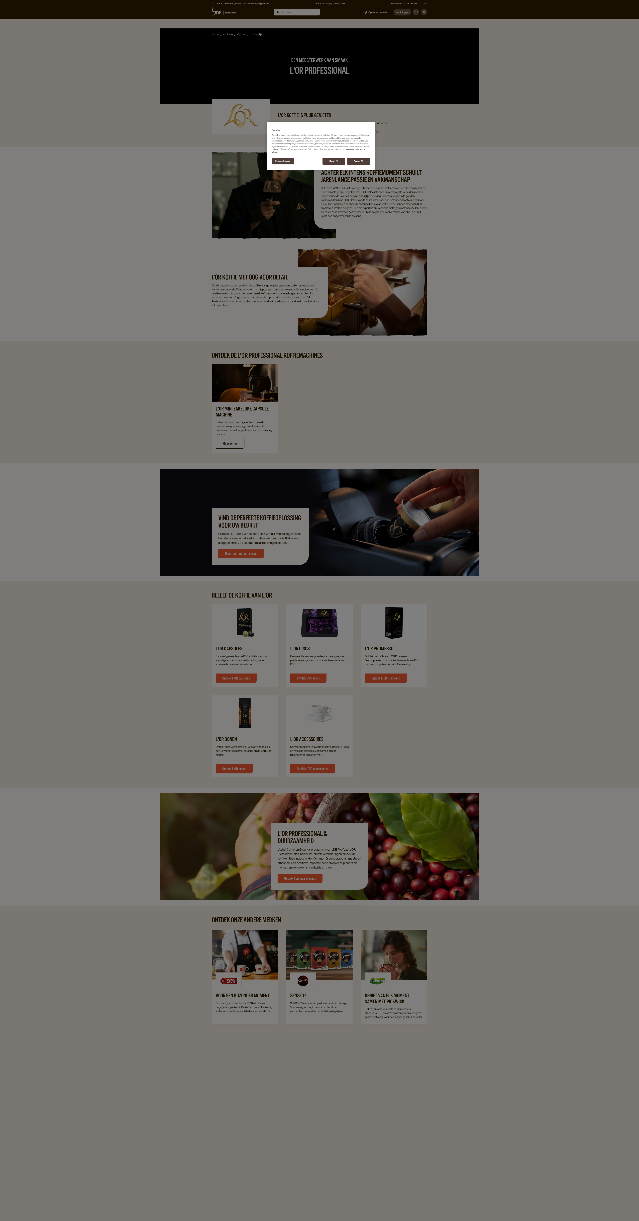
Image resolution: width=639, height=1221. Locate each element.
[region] (321, 146)
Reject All (333, 161)
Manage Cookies (282, 161)
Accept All (358, 161)
